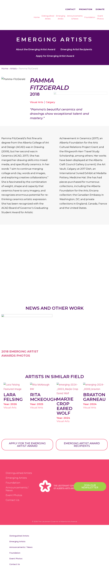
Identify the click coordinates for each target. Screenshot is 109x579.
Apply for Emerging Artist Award (55, 56)
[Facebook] (46, 515)
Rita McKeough (43, 397)
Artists (13, 68)
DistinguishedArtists (48, 17)
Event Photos (14, 495)
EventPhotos (100, 17)
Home (37, 17)
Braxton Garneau (94, 397)
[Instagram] (57, 515)
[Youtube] (63, 515)
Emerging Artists (16, 477)
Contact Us (12, 500)
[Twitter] (51, 515)
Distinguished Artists (19, 473)
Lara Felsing (13, 397)
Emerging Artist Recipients (76, 49)
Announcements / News (17, 489)
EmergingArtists (60, 17)
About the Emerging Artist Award (35, 49)
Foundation (89, 17)
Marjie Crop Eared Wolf (65, 406)
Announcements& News (74, 17)
